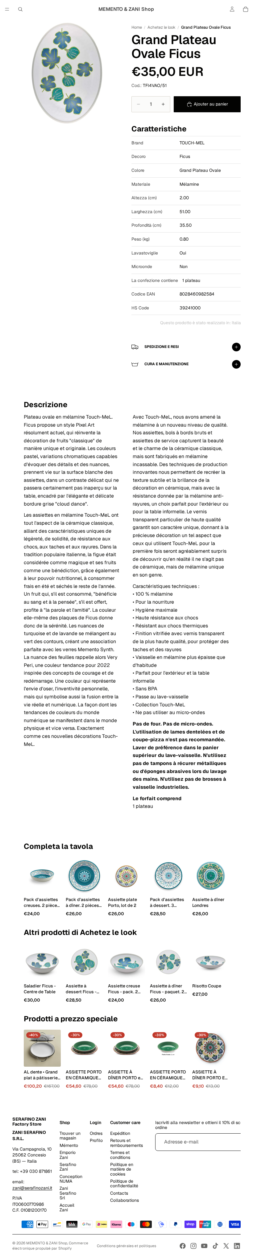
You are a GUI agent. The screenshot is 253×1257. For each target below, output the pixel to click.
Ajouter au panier (211, 104)
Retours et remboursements (126, 1143)
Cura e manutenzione (166, 364)
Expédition (120, 1133)
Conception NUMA (71, 1179)
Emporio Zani (68, 1155)
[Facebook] (182, 1246)
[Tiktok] (215, 1246)
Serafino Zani (68, 1167)
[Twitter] (226, 1246)
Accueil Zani (67, 1207)
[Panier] (245, 9)
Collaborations (124, 1200)
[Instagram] (193, 1246)
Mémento (69, 1145)
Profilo (96, 1140)
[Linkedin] (237, 1246)
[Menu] (7, 9)
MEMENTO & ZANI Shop (46, 1243)
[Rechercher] (20, 9)
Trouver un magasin (70, 1136)
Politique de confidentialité (124, 1183)
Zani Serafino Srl (68, 1193)
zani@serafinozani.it (32, 1188)
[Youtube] (204, 1246)
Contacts (119, 1193)
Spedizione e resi (161, 346)
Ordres (96, 1133)
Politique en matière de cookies (121, 1169)
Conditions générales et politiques (126, 1245)
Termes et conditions (120, 1155)
